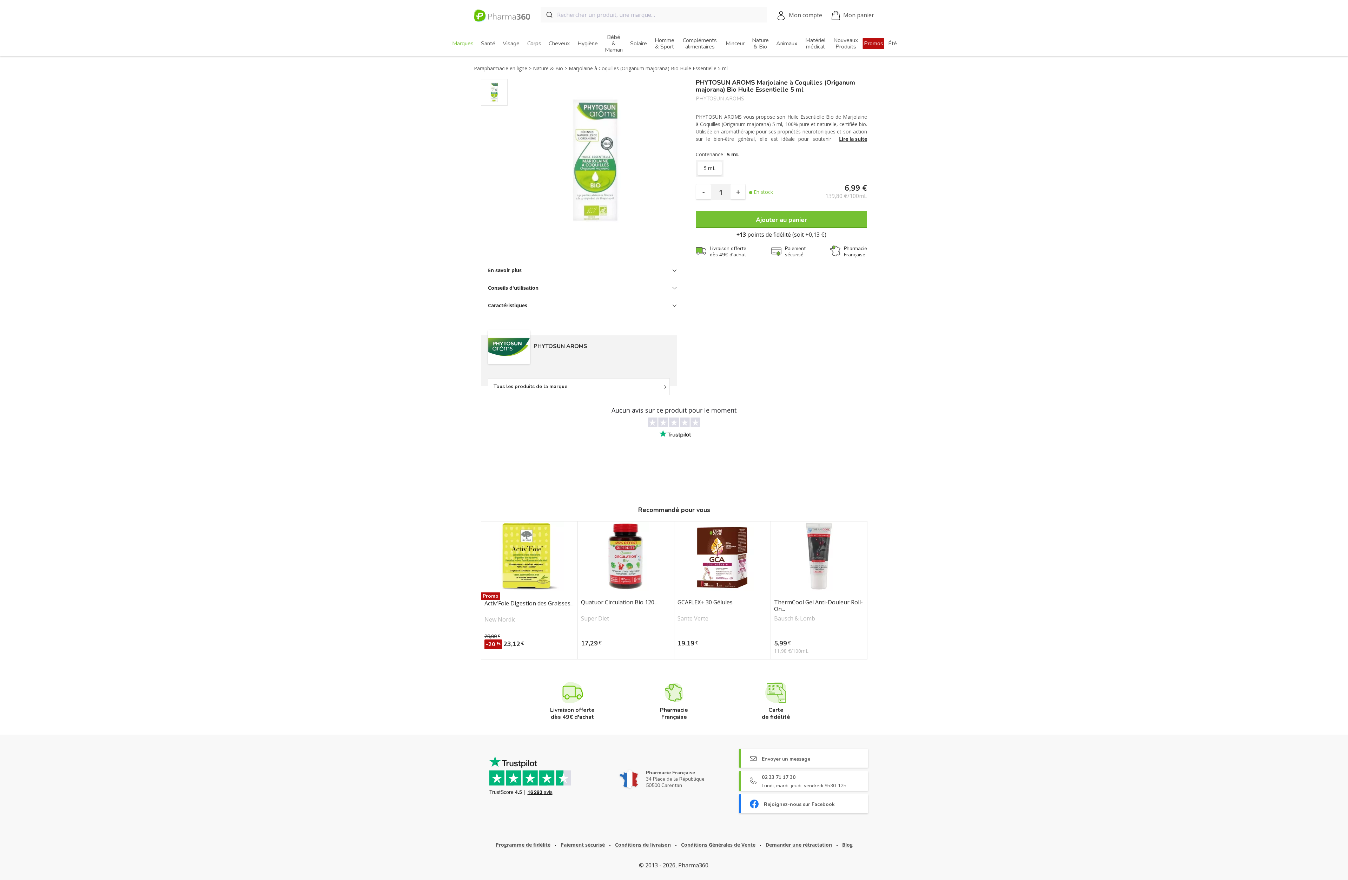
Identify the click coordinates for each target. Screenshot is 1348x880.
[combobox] (654, 14)
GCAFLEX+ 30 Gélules (705, 602)
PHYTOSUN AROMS (720, 99)
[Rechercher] (549, 14)
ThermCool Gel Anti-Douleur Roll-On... (818, 605)
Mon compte (805, 15)
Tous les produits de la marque (530, 386)
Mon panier (858, 15)
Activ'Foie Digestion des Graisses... (529, 603)
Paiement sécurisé (583, 844)
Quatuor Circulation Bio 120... (619, 602)
